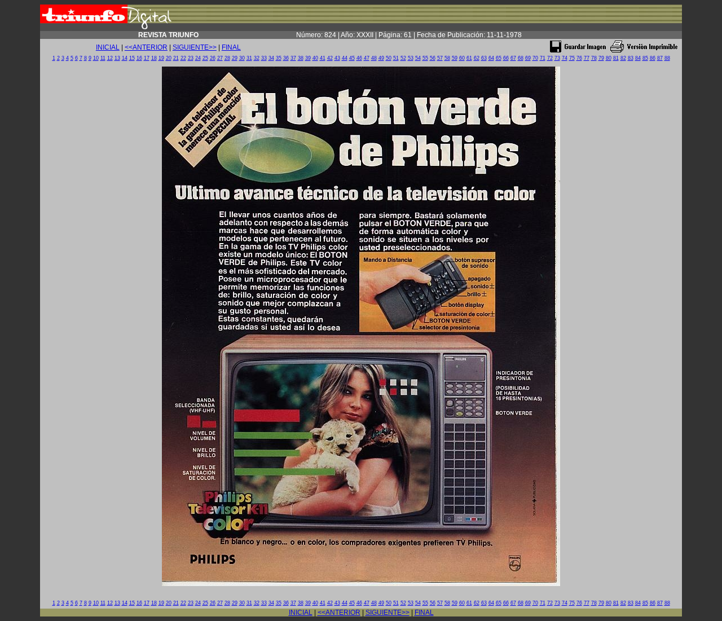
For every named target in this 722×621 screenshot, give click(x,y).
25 (205, 58)
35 (278, 58)
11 (102, 58)
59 (454, 58)
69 (528, 58)
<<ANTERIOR (146, 47)
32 (256, 58)
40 (315, 58)
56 (432, 58)
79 (601, 58)
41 (322, 58)
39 (308, 58)
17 (146, 58)
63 (484, 58)
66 (506, 58)
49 (381, 58)
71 (542, 58)
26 (212, 58)
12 (110, 58)
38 (300, 58)
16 (139, 58)
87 (660, 58)
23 (190, 58)
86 (652, 58)
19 (161, 58)
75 (572, 58)
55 (425, 58)
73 (557, 58)
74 (564, 58)
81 (616, 58)
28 (227, 58)
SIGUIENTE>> (195, 47)
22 (183, 58)
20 (168, 58)
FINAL (231, 47)
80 (608, 58)
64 (491, 58)
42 (330, 58)
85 (645, 58)
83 (630, 58)
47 (366, 58)
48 (374, 58)
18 (154, 58)
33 (264, 58)
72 (550, 58)
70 (535, 58)
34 (271, 58)
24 (198, 58)
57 (440, 58)
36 (286, 58)
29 (234, 58)
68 (520, 58)
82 (623, 58)
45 (352, 58)
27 (220, 58)
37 (293, 58)
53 (410, 58)
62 (476, 58)
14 (124, 58)
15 (132, 58)
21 (176, 58)
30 (242, 58)
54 (418, 58)
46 (359, 58)
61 (469, 58)
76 (579, 58)
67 (513, 58)
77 (586, 58)
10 (96, 58)
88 (667, 58)
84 (638, 58)
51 (396, 58)
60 (462, 58)
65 (498, 58)
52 (403, 58)
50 (388, 58)
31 (249, 58)
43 (337, 58)
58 (447, 58)
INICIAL (108, 47)
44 (344, 58)
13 (117, 58)
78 (594, 58)
